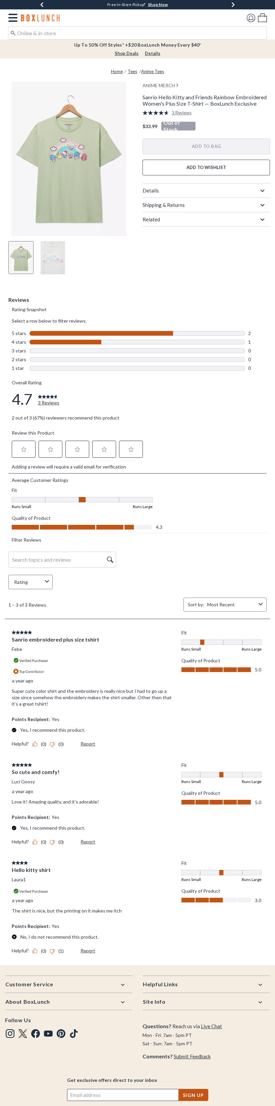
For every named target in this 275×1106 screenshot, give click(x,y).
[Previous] (42, 4)
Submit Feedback (192, 1056)
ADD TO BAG (206, 146)
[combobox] (137, 33)
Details (152, 53)
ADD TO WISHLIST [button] (206, 167)
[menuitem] (262, 17)
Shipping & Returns (164, 205)
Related (151, 219)
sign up (193, 1095)
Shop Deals (127, 53)
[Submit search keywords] (13, 32)
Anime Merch (159, 85)
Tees (132, 71)
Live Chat (211, 1026)
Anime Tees (152, 71)
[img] (10, 1034)
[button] (11, 18)
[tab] (21, 257)
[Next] (233, 4)
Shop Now (158, 4)
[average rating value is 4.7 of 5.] (157, 112)
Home (117, 71)
